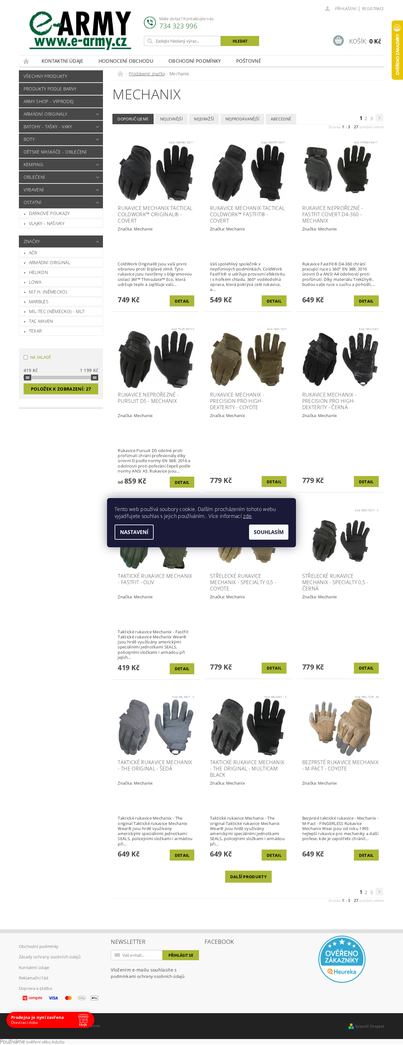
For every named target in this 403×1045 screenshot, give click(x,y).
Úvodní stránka (26, 61)
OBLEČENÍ (34, 177)
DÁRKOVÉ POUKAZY (49, 213)
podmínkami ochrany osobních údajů (147, 976)
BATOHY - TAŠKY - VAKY (48, 127)
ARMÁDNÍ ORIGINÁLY (45, 114)
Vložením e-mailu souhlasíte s (147, 973)
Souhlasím (269, 532)
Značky (32, 241)
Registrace (373, 8)
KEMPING (33, 164)
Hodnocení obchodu (126, 61)
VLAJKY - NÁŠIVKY (46, 223)
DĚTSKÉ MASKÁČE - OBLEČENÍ (55, 152)
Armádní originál (49, 262)
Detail (182, 301)
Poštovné (248, 61)
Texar (35, 331)
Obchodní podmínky (194, 61)
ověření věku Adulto (45, 1042)
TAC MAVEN (41, 321)
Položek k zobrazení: (61, 389)
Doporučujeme (133, 119)
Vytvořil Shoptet (369, 1026)
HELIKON (38, 272)
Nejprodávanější (242, 119)
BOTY (29, 139)
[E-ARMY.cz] (80, 30)
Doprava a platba (35, 988)
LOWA (35, 282)
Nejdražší (204, 119)
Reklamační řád (33, 978)
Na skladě (40, 357)
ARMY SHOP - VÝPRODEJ (48, 101)
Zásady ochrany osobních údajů (50, 957)
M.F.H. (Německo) (48, 292)
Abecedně (281, 119)
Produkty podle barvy (50, 89)
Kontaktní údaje (62, 61)
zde (247, 516)
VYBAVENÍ (34, 190)
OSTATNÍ (33, 202)
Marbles (38, 302)
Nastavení (134, 532)
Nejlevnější (171, 119)
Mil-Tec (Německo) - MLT (56, 311)
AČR (33, 253)
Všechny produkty (45, 76)
